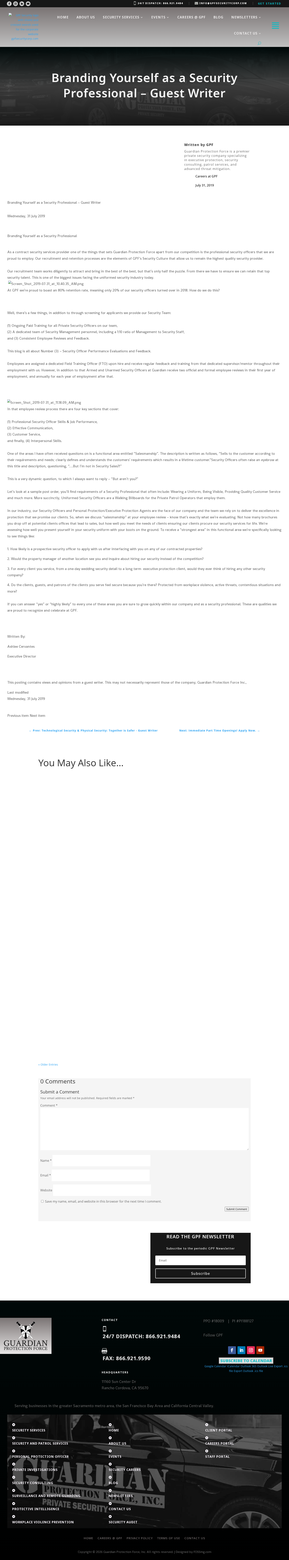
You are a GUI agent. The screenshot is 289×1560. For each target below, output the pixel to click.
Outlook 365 (248, 1366)
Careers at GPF (206, 176)
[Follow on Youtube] (28, 3)
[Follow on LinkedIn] (21, 3)
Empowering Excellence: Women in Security (74, 787)
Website (46, 1190)
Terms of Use (168, 1538)
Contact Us (194, 1538)
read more (49, 809)
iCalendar (233, 1366)
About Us (85, 17)
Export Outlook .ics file (248, 1371)
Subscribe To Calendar (246, 1360)
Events (158, 17)
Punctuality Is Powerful (59, 1018)
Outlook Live (265, 1366)
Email (45, 1175)
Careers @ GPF (191, 17)
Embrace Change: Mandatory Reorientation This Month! (83, 967)
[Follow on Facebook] (9, 3)
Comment (49, 1105)
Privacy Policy (140, 1538)
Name (46, 1160)
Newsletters (244, 17)
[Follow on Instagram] (15, 3)
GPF (210, 144)
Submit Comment (236, 1209)
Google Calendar (215, 1366)
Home (63, 17)
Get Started (269, 3)
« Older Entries (48, 1064)
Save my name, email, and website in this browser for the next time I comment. (103, 1201)
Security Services (121, 17)
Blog (218, 17)
